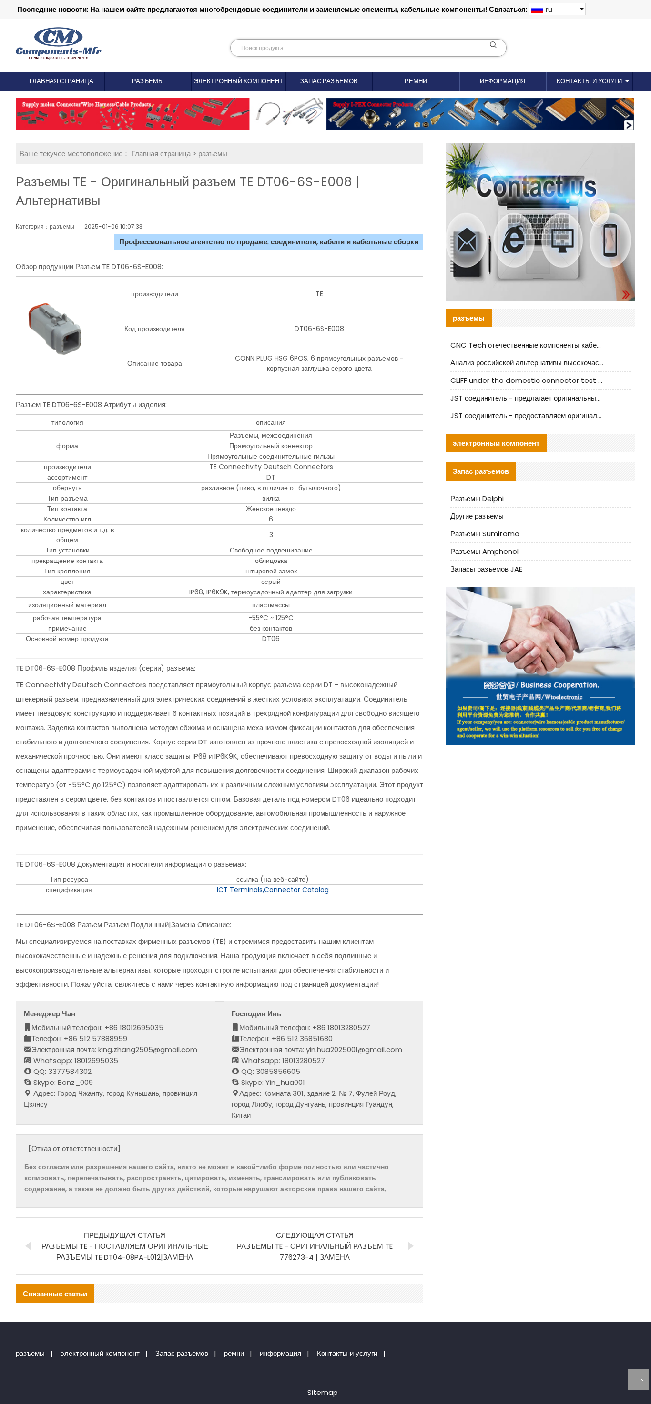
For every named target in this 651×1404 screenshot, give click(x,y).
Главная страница (61, 81)
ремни (416, 81)
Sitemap (322, 1392)
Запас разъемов (329, 81)
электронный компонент (238, 81)
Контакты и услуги (589, 81)
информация (502, 81)
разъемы (148, 81)
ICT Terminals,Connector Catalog (273, 889)
